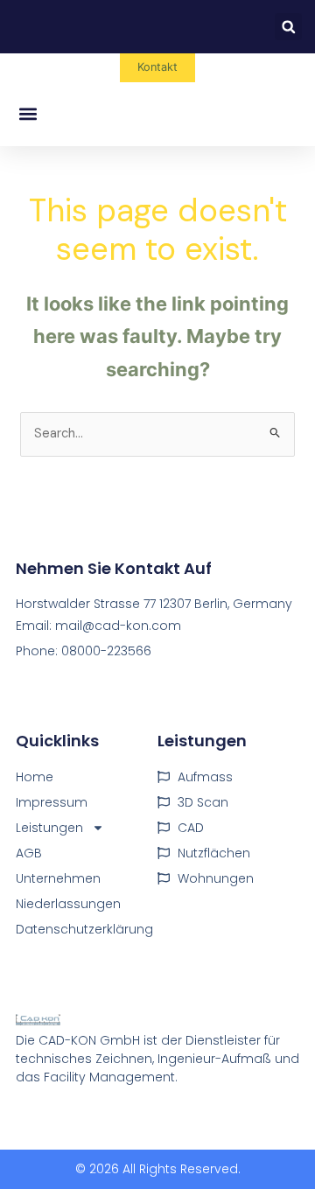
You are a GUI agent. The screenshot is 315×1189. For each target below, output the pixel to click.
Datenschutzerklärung (84, 929)
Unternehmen (58, 878)
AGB (29, 853)
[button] (288, 26)
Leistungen (49, 827)
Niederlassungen (68, 904)
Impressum (52, 802)
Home (34, 777)
